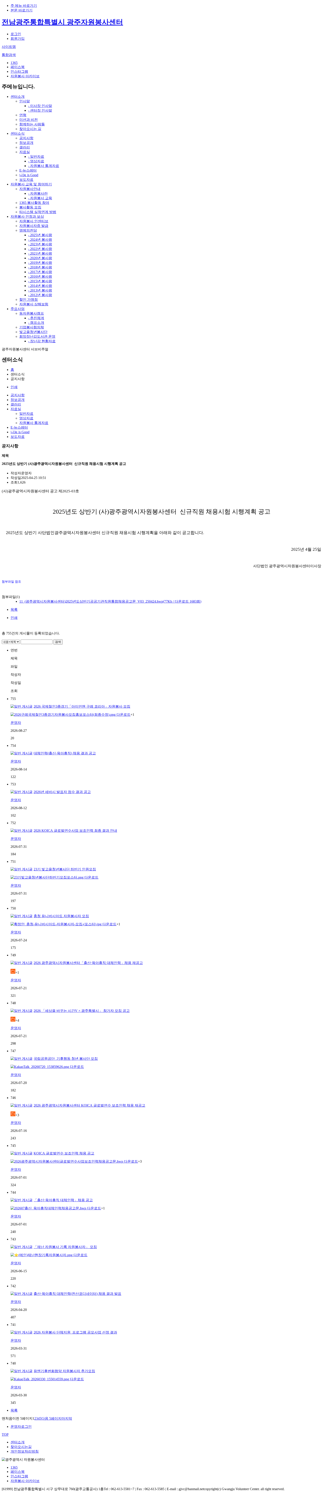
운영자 (16, 723)
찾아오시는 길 (30, 129)
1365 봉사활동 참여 (34, 203)
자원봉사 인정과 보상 (27, 216)
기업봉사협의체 (31, 327)
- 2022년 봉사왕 (40, 249)
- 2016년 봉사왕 (40, 276)
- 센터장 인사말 (40, 110)
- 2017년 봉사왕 (40, 272)
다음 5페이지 (51, 1418)
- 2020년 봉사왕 (40, 258)
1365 (14, 63)
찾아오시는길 (21, 1447)
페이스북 (18, 67)
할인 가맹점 (28, 299)
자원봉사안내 (29, 189)
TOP (5, 1434)
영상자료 (26, 418)
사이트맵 (9, 47)
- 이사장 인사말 (40, 106)
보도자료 (26, 179)
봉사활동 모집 (30, 207)
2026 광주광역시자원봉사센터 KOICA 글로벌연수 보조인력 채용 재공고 (89, 1105)
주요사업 (18, 309)
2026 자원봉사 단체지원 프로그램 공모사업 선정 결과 (75, 1332)
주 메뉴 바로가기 (24, 5)
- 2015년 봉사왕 (40, 281)
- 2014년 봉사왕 (40, 286)
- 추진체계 (36, 318)
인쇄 (14, 387)
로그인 (16, 34)
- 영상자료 (36, 161)
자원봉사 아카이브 (25, 76)
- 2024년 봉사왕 (40, 239)
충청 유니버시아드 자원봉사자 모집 (61, 916)
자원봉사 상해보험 (33, 304)
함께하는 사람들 (32, 124)
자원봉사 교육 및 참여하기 (31, 184)
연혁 (22, 115)
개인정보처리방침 (25, 1451)
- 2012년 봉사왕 (40, 295)
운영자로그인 (21, 1426)
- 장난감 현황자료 (42, 341)
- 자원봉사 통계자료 (43, 166)
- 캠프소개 (36, 322)
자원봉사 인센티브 (33, 221)
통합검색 (9, 55)
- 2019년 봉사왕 (40, 263)
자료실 (24, 152)
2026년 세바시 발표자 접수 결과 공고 (62, 792)
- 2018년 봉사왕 (40, 267)
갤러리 (24, 147)
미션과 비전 (28, 119)
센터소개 (18, 96)
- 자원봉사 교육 (40, 198)
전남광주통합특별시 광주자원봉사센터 (62, 22)
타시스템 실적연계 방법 (37, 212)
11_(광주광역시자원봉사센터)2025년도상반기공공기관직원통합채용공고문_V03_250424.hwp (110, 601)
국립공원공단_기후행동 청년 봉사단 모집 (66, 1058)
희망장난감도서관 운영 (37, 336)
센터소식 (18, 133)
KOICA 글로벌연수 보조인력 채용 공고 (64, 1153)
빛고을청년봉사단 (33, 332)
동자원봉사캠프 (31, 313)
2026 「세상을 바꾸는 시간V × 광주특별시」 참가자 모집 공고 (82, 1011)
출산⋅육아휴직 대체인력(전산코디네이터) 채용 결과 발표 (77, 1294)
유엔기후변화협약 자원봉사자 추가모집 (64, 1371)
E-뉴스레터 (28, 170)
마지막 (67, 1418)
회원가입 (18, 38)
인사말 (24, 101)
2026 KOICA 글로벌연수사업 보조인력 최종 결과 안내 (75, 830)
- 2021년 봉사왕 (40, 253)
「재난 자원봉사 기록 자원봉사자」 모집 (65, 1247)
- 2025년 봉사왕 (40, 235)
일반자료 (26, 413)
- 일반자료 (36, 156)
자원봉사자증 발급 (33, 226)
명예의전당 (28, 230)
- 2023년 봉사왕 (40, 244)
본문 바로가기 (22, 10)
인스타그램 (19, 71)
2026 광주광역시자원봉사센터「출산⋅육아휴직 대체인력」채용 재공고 (88, 963)
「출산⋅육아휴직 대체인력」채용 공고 (63, 1200)
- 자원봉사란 (38, 193)
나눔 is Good (28, 175)
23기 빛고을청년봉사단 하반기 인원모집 (65, 869)
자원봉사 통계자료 (33, 423)
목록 (14, 609)
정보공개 (26, 143)
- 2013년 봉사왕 (40, 290)
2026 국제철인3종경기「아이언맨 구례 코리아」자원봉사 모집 (82, 706)
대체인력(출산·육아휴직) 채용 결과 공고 (65, 753)
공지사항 (26, 138)
